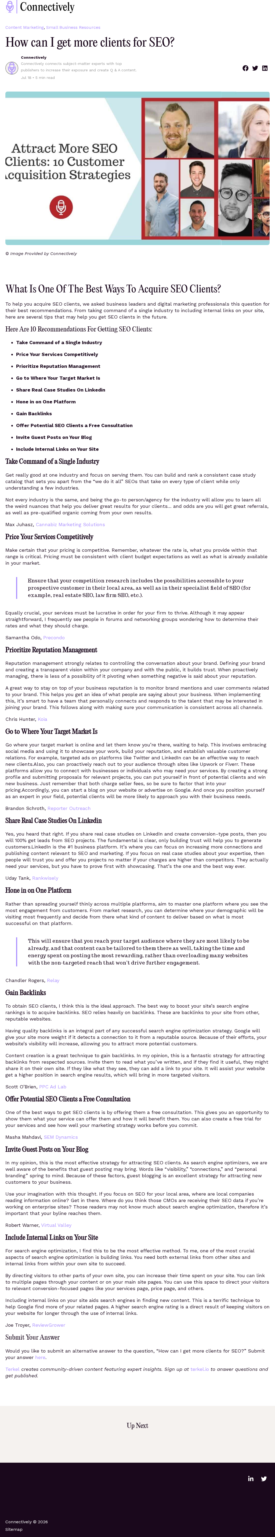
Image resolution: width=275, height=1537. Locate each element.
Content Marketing (24, 27)
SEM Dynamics (61, 1137)
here (40, 1357)
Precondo (54, 637)
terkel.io (199, 1369)
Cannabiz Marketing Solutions (70, 524)
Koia (42, 719)
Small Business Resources (73, 27)
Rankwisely (45, 878)
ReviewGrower (48, 1325)
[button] (245, 68)
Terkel (12, 1369)
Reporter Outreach (69, 808)
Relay (53, 980)
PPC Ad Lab (52, 1086)
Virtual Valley (56, 1225)
